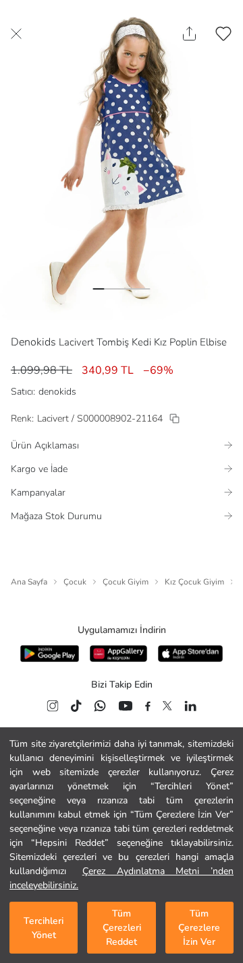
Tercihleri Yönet (43, 928)
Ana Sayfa (29, 581)
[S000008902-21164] (174, 418)
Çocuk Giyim (125, 581)
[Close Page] (16, 33)
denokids (57, 391)
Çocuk (74, 581)
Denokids (33, 342)
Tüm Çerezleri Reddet (122, 927)
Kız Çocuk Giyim (194, 581)
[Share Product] (189, 33)
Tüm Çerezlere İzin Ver (199, 927)
